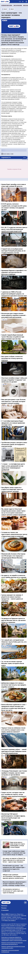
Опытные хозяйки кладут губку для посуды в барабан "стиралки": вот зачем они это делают (14, 390)
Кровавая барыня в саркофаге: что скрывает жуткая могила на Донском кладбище (14, 283)
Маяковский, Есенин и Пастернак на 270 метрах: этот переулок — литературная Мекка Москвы (14, 566)
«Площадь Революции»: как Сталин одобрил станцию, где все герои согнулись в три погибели (14, 783)
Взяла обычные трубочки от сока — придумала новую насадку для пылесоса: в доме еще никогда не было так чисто (14, 719)
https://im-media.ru (10, 920)
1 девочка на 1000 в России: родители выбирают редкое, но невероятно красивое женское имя (14, 304)
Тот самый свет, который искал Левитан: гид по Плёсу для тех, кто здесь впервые (14, 652)
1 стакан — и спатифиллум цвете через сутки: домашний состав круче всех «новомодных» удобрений (14, 478)
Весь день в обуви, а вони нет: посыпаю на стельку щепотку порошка (14, 369)
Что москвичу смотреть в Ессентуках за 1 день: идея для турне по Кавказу (13, 890)
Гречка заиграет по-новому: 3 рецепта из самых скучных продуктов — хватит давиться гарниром (14, 609)
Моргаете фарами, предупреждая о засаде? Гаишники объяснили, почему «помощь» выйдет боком (14, 883)
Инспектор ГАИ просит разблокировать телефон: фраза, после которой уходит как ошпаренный (14, 828)
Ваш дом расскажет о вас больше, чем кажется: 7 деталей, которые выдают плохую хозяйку (14, 412)
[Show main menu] (26, 1)
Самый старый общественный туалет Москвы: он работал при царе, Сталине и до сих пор (14, 347)
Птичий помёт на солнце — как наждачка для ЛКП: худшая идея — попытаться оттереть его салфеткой (14, 868)
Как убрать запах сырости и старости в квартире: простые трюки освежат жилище (14, 500)
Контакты (4, 905)
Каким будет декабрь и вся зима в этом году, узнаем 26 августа (14, 195)
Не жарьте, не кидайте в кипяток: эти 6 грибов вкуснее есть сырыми (14, 586)
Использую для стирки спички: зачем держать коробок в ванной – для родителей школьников (14, 326)
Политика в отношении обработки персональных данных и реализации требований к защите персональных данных (13, 939)
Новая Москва (6, 5)
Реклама (3, 908)
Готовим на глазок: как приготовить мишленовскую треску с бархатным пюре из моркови (14, 544)
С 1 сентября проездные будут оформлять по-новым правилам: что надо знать (14, 433)
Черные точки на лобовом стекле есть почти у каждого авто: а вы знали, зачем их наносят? (14, 740)
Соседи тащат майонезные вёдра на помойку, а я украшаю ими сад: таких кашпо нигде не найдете (14, 852)
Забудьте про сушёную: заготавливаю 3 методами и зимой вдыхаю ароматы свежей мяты (14, 876)
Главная (6, 902)
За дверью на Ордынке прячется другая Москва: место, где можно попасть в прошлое (14, 631)
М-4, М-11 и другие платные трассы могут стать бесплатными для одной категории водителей (14, 240)
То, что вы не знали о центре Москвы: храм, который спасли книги (14, 674)
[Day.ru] (5, 1)
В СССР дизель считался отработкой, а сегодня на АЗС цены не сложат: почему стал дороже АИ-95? (14, 218)
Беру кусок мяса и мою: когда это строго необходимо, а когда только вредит (14, 844)
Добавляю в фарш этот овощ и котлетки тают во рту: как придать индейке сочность (14, 695)
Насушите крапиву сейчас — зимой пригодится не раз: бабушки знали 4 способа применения (14, 762)
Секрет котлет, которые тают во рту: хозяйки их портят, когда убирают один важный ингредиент (14, 805)
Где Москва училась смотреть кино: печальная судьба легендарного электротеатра (14, 455)
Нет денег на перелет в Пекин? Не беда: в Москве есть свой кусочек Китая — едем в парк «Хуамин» (14, 860)
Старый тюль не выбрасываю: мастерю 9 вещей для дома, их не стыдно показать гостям (14, 261)
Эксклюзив (17, 5)
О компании (5, 910)
